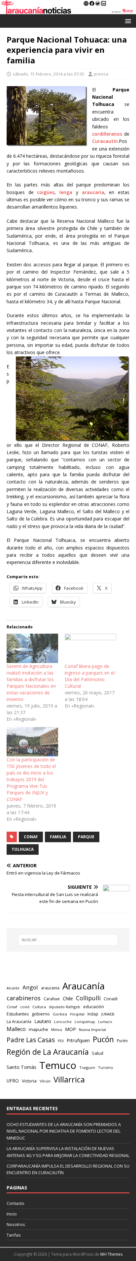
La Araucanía (19, 1021)
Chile (68, 998)
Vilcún (45, 1080)
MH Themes (111, 1254)
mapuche (38, 1029)
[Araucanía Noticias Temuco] (68, 10)
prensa (101, 74)
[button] (126, 20)
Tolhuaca (23, 849)
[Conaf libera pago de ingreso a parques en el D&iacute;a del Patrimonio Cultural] (90, 648)
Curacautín (105, 141)
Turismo (105, 1067)
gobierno (41, 1014)
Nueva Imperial (92, 1029)
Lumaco (105, 1021)
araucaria (93, 192)
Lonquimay (85, 1021)
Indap (92, 1014)
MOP (70, 1029)
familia (58, 837)
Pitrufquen (78, 1040)
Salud (97, 1053)
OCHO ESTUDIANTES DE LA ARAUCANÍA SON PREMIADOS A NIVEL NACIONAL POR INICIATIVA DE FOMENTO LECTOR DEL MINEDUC (64, 1131)
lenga (65, 192)
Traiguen (87, 1067)
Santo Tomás (21, 1067)
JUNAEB (108, 1014)
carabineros (24, 998)
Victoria (29, 1081)
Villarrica (69, 1079)
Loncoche (63, 1021)
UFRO (13, 1081)
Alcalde (13, 988)
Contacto (15, 1203)
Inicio (12, 1214)
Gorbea (60, 1014)
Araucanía (83, 986)
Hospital (77, 1014)
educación (93, 1007)
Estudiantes (18, 1014)
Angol (30, 987)
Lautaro (42, 1021)
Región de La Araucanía (48, 1051)
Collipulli (88, 998)
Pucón (103, 1039)
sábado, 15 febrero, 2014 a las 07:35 (48, 74)
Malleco (16, 1029)
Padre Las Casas (31, 1040)
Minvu (56, 1029)
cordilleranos (107, 134)
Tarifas (14, 1235)
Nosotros (16, 1224)
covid (24, 1007)
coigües (45, 192)
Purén (122, 1041)
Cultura (39, 1006)
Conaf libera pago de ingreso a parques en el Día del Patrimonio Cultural (90, 676)
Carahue (52, 999)
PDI (61, 1040)
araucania (50, 988)
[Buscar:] (68, 940)
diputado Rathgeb (64, 1006)
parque (86, 837)
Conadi (111, 999)
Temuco (57, 1065)
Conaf (31, 837)
